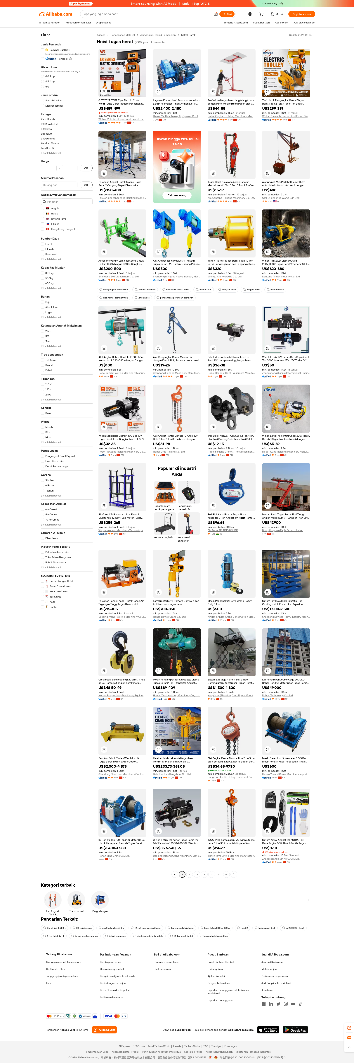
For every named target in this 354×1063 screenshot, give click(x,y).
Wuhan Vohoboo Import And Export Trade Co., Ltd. (122, 119)
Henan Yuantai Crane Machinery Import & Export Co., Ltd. (286, 774)
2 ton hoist (144, 297)
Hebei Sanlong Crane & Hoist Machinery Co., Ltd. (232, 451)
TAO (205, 1046)
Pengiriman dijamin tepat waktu (118, 976)
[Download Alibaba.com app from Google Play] (295, 1029)
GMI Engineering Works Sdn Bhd (280, 197)
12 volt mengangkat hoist (148, 928)
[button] (216, 14)
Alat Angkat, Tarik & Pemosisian (158, 34)
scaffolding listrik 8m (113, 928)
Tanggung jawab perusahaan (62, 976)
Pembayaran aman (110, 961)
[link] (349, 1028)
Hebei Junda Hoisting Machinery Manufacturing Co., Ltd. (122, 372)
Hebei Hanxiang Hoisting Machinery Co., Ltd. (122, 451)
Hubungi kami (215, 969)
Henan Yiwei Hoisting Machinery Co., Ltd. (176, 695)
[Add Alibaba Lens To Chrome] (104, 1029)
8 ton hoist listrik (55, 936)
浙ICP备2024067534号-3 (271, 1057)
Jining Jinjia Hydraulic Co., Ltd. (225, 276)
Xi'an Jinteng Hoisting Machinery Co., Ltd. (231, 197)
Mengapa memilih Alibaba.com (63, 961)
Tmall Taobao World (159, 1046)
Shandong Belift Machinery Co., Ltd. (118, 276)
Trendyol (216, 1046)
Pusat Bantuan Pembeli (221, 961)
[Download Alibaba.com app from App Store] (268, 1029)
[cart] (262, 14)
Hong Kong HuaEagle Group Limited (282, 530)
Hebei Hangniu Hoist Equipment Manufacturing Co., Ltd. (232, 372)
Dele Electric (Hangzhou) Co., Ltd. (172, 774)
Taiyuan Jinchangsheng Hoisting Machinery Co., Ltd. (122, 197)
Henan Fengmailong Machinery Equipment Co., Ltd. (122, 695)
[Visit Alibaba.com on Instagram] (286, 1004)
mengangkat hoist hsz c (115, 289)
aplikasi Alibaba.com (241, 1029)
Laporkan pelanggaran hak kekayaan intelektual (228, 992)
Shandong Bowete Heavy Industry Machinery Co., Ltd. (286, 616)
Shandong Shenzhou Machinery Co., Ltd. (121, 774)
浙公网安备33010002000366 (237, 1057)
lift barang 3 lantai (183, 936)
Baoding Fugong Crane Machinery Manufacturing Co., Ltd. (177, 855)
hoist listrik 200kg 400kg (217, 928)
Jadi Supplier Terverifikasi (276, 983)
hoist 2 (244, 928)
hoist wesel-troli (266, 928)
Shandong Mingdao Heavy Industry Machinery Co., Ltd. (177, 276)
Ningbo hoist (253, 289)
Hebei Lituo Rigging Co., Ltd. (169, 451)
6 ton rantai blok (146, 289)
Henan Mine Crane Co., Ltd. (114, 855)
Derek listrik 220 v (56, 928)
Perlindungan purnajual (113, 983)
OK (86, 168)
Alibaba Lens (67, 1029)
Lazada (177, 1046)
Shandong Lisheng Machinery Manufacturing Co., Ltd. (177, 372)
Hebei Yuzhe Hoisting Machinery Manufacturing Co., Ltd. (286, 451)
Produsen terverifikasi (166, 961)
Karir (48, 983)
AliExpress (124, 1046)
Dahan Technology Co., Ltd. (277, 695)
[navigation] (67, 455)
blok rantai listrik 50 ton (115, 297)
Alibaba (101, 34)
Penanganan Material (123, 34)
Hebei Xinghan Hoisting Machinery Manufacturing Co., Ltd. (232, 116)
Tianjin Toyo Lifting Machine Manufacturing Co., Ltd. (232, 855)
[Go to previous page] (174, 874)
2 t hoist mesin (84, 928)
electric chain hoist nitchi (150, 936)
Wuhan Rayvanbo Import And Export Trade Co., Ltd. (286, 116)
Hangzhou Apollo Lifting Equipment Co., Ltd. (232, 777)
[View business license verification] (210, 1057)
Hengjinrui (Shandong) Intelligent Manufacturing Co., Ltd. (232, 695)
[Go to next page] (233, 874)
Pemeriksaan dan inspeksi (114, 990)
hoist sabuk (205, 289)
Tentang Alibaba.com (59, 954)
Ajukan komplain (217, 976)
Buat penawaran (163, 969)
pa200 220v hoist (295, 928)
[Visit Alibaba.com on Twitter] (278, 1004)
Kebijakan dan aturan (112, 997)
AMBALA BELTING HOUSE (223, 530)
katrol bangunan (117, 936)
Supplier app (183, 1029)
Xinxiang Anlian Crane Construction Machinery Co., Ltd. (232, 616)
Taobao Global (192, 1046)
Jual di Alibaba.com (272, 961)
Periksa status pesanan (274, 976)
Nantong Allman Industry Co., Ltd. (281, 276)
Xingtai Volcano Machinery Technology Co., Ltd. (122, 530)
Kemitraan (267, 990)
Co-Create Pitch (55, 969)
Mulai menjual (269, 969)
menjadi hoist (229, 289)
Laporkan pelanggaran (220, 1000)
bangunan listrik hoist (182, 928)
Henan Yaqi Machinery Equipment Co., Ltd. (177, 116)
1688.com (139, 1046)
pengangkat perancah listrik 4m (176, 297)
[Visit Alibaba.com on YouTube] (293, 1004)
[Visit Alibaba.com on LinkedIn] (271, 1004)
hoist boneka (277, 289)
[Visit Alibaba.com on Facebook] (263, 1004)
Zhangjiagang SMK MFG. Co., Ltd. (281, 858)
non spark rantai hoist (177, 289)
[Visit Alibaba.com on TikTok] (300, 1004)
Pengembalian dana (219, 983)
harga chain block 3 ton (216, 936)
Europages (230, 1046)
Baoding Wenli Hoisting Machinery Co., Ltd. (122, 616)
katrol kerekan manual (86, 936)
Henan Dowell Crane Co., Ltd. (169, 616)
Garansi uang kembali (112, 969)
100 (226, 874)
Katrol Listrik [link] (188, 34)
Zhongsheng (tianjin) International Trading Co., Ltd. (286, 372)
